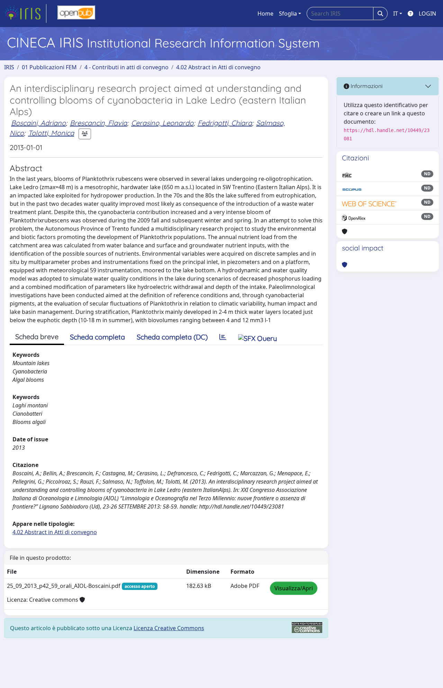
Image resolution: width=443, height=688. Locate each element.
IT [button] (395, 13)
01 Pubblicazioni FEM (49, 67)
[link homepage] (25, 13)
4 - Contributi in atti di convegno (126, 67)
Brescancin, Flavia (98, 122)
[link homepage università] (76, 13)
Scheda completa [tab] (97, 337)
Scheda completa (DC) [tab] (172, 337)
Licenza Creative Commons (169, 628)
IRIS (9, 67)
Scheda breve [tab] (36, 336)
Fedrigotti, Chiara (225, 122)
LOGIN (427, 13)
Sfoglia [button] (288, 13)
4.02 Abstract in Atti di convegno (218, 67)
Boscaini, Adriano (38, 122)
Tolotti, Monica (51, 133)
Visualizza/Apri (293, 588)
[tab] (223, 337)
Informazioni (365, 85)
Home (265, 13)
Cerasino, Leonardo (162, 122)
